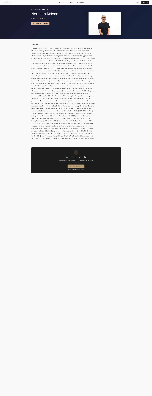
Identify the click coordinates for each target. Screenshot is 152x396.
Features (61, 2)
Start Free (145, 2)
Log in (137, 2)
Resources (80, 2)
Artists (36, 9)
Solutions (70, 2)
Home (33, 9)
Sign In (82, 169)
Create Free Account (76, 166)
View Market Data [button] (41, 23)
